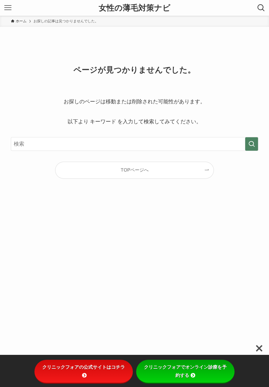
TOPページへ (135, 170)
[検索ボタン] (261, 8)
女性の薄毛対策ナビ (135, 8)
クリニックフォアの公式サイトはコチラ (83, 367)
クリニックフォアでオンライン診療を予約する (185, 371)
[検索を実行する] (251, 144)
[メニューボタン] (8, 8)
